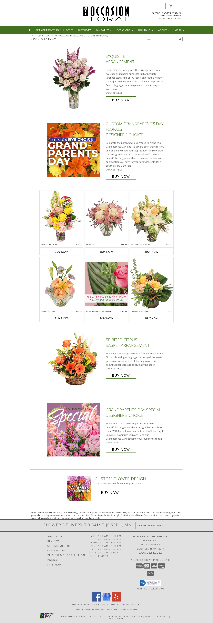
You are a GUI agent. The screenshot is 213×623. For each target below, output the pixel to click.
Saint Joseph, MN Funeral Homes (90, 604)
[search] (180, 39)
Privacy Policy (133, 616)
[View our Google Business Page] (106, 600)
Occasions (123, 30)
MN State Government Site (122, 609)
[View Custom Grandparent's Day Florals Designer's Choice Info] (75, 150)
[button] (173, 6)
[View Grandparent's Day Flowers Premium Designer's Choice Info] (106, 283)
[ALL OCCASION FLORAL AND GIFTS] (107, 13)
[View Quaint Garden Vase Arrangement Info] (61, 283)
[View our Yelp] (116, 600)
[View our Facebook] (96, 600)
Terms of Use (116, 618)
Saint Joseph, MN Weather (90, 609)
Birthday (84, 30)
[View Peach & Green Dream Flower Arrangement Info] (151, 217)
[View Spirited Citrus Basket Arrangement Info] (75, 357)
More (178, 30)
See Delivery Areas (151, 525)
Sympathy (102, 30)
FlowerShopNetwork (109, 616)
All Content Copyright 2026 (78, 616)
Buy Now (121, 99)
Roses (69, 30)
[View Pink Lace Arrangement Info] (106, 217)
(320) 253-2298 (174, 18)
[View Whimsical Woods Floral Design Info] (151, 283)
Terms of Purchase (156, 616)
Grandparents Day (48, 30)
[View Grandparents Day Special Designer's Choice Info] (75, 429)
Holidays (144, 30)
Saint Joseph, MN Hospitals (126, 604)
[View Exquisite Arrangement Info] (75, 78)
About (162, 30)
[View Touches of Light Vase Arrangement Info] (61, 217)
